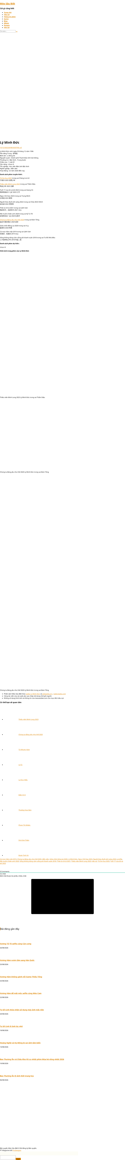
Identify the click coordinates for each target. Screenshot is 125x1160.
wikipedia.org (47, 694)
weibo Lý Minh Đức (33, 694)
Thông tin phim (10, 17)
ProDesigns (17, 1150)
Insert (18, 1159)
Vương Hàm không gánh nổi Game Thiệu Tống (21, 976)
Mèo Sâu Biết (7, 3)
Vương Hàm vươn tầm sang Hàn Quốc (17, 960)
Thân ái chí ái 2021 (64, 861)
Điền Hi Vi (22, 795)
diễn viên (45, 859)
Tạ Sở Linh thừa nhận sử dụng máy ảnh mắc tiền (22, 1010)
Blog (5, 21)
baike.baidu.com (60, 694)
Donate (7, 25)
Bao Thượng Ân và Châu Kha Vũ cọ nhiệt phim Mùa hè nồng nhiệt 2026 (32, 1059)
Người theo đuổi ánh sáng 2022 (104, 859)
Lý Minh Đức (72, 859)
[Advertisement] (58, 1094)
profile (119, 859)
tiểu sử (94, 861)
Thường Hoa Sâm (25, 810)
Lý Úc (20, 765)
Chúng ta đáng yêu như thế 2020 (12, 220)
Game (6, 19)
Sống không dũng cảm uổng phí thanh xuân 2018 (38, 861)
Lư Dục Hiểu (23, 780)
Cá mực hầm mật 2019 (8, 859)
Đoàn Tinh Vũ (24, 855)
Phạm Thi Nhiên (25, 825)
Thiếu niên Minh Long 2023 (10, 184)
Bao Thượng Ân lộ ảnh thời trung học (17, 1076)
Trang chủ (7, 12)
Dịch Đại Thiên (24, 840)
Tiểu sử (7, 15)
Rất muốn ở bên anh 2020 (9, 861)
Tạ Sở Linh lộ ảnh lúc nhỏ (11, 1026)
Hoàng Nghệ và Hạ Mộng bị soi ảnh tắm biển (20, 1043)
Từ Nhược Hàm (24, 750)
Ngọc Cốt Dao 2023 (85, 859)
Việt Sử (6, 27)
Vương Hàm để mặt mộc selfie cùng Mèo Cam (20, 993)
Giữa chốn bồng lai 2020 (58, 859)
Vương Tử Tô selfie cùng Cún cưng (15, 943)
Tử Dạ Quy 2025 (6, 178)
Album (6, 23)
